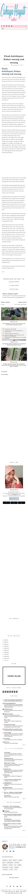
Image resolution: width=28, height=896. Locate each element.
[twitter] (7, 26)
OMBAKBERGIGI (8, 783)
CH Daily (17, 862)
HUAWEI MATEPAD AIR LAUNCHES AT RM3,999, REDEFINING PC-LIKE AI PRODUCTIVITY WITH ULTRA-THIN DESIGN (13, 735)
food (11, 867)
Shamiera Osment (8, 714)
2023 (5, 642)
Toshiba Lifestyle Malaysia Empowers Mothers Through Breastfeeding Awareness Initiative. (13, 716)
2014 (5, 660)
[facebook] (2, 26)
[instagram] (4, 26)
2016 (5, 656)
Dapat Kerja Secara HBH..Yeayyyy (11, 743)
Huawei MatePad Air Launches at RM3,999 (13, 739)
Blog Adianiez (7, 795)
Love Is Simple (7, 732)
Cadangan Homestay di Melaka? (11, 780)
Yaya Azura (6, 774)
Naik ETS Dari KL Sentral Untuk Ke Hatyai (12, 793)
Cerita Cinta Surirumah (9, 724)
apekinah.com (7, 769)
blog (4, 862)
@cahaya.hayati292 (14, 877)
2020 (5, 648)
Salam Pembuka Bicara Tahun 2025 (11, 797)
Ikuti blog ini (14, 498)
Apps (10, 860)
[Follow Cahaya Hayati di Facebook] (6, 503)
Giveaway (5, 869)
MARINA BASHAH (8, 787)
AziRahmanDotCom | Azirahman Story (13, 729)
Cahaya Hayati (8, 891)
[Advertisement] (14, 43)
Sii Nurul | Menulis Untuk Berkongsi (12, 779)
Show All (23, 744)
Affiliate (5, 860)
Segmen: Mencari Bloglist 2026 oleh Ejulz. (13, 701)
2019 (5, 650)
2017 (5, 654)
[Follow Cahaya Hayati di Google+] (21, 503)
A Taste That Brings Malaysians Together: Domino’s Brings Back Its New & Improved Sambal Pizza (13, 755)
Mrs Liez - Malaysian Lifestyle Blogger (13, 792)
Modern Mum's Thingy (9, 763)
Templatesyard (21, 890)
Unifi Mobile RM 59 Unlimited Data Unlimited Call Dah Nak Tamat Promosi (14, 344)
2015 (5, 658)
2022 (5, 644)
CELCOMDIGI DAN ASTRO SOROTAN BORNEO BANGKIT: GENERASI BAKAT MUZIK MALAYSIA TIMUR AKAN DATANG (13, 706)
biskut (20, 860)
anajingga (6, 811)
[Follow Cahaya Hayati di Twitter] (14, 503)
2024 (5, 640)
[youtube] (12, 26)
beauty (15, 860)
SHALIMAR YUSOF (8, 709)
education (5, 867)
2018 (5, 652)
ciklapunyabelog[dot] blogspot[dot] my (13, 700)
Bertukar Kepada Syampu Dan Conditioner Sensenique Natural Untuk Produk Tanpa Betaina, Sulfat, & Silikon (14, 365)
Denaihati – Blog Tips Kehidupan (12, 806)
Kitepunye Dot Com (8, 758)
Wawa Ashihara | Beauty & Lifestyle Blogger (12, 824)
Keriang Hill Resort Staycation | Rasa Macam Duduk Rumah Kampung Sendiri (14, 324)
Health (11, 869)
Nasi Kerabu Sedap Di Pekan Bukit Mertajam (13, 730)
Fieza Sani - (7, 742)
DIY (15, 864)
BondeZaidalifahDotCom (10, 703)
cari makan (10, 862)
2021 (5, 646)
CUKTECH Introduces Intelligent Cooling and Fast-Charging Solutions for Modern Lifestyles (13, 765)
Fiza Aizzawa (7, 752)
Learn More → (12, 848)
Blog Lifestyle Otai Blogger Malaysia (13, 814)
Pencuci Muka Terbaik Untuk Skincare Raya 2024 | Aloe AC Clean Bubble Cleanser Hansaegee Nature (13, 827)
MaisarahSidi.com (15, 893)
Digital (11, 864)
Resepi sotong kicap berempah (11, 812)
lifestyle (7, 65)
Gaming (16, 867)
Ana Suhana (7, 738)
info (16, 869)
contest (5, 864)
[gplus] (9, 26)
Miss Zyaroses (7, 819)
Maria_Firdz (7, 719)
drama (19, 864)
